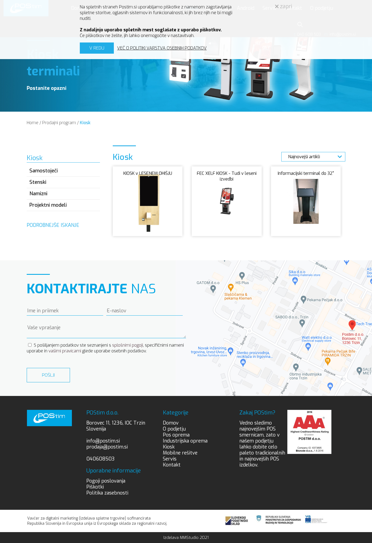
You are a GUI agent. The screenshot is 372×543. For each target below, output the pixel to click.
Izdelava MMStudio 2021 (186, 537)
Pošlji (48, 375)
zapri (285, 6)
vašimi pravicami (64, 351)
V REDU (96, 48)
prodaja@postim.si (107, 447)
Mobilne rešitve (180, 453)
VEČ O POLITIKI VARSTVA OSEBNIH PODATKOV (162, 48)
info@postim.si (103, 441)
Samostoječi (43, 170)
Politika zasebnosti (107, 493)
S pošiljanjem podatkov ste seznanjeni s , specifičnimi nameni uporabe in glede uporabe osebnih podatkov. (105, 348)
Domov (171, 423)
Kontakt (172, 465)
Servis (169, 459)
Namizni (38, 193)
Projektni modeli (48, 205)
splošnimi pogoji (127, 345)
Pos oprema (176, 435)
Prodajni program (59, 123)
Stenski (37, 182)
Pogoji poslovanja (105, 481)
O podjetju (174, 429)
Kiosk (85, 123)
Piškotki (95, 487)
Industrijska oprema (185, 441)
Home (32, 123)
